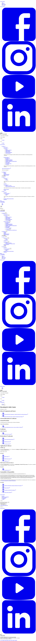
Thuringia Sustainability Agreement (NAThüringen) (8, 480)
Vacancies (5, 192)
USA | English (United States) (4, 640)
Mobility (5, 172)
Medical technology (6, 174)
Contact (5, 190)
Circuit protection (8, 153)
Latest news (5, 178)
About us (5, 183)
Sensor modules (8, 226)
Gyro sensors (7, 162)
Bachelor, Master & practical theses (9, 198)
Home (3, 404)
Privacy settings (4, 497)
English (3, 400)
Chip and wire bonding (9, 152)
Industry (5, 173)
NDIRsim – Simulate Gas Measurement (11, 161)
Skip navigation (2, 1)
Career (3, 191)
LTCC (6, 149)
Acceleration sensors (8, 163)
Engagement (6, 184)
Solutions (3, 146)
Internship (5, 199)
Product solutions (6, 157)
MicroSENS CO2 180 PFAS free (12, 230)
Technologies (6, 148)
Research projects (6, 234)
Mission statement (6, 189)
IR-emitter (7, 223)
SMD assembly (8, 150)
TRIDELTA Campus (8, 185)
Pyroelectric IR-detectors (9, 160)
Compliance (3, 498)
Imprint (3, 496)
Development (6, 147)
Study (6, 250)
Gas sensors (7, 164)
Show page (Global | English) (13, 640)
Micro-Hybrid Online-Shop (6, 168)
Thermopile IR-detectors (9, 159)
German (3, 397)
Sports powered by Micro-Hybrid (10, 186)
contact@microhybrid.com (4, 505)
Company (3, 236)
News (6, 239)
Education (7, 194)
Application (4, 231)
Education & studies (7, 193)
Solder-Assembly (8, 151)
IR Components (8, 158)
